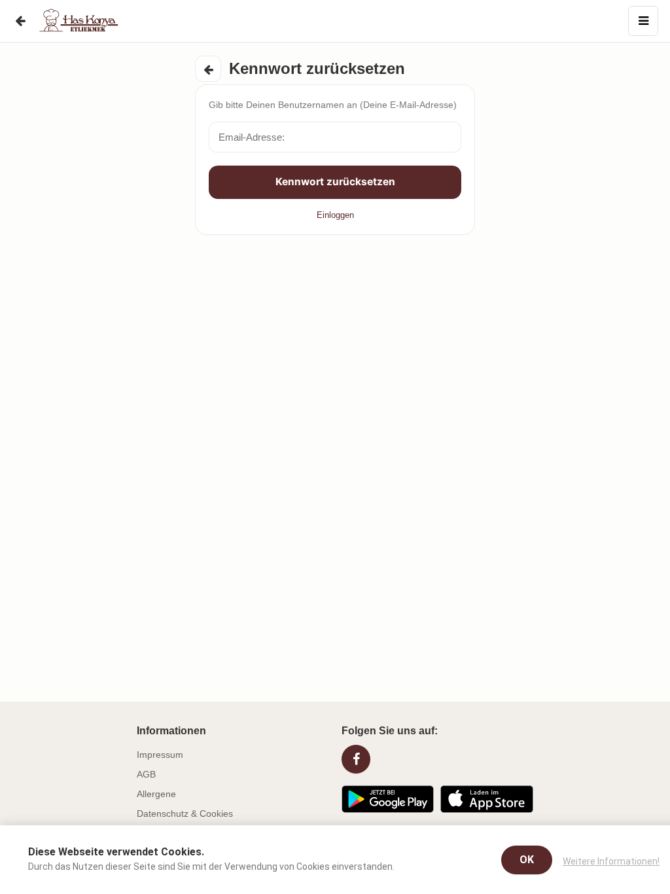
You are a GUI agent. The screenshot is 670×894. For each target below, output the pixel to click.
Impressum (160, 754)
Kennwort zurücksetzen (335, 181)
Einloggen (335, 215)
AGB (146, 774)
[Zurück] (19, 21)
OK (527, 859)
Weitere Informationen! (611, 861)
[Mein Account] (643, 21)
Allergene (156, 794)
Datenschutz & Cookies (185, 813)
